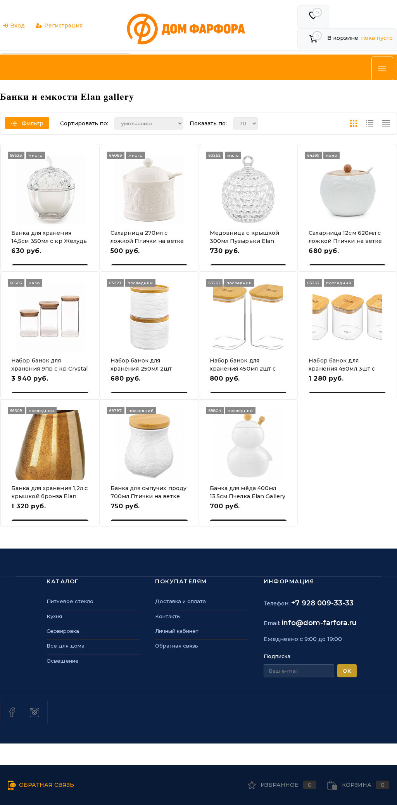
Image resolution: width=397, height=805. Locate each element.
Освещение (63, 661)
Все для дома (66, 646)
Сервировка (63, 631)
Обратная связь (176, 646)
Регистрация (63, 25)
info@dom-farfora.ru (319, 623)
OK (347, 671)
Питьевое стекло (70, 601)
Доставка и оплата (180, 601)
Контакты (168, 616)
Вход (17, 25)
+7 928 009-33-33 (322, 603)
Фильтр (32, 123)
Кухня (54, 616)
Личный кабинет (176, 631)
